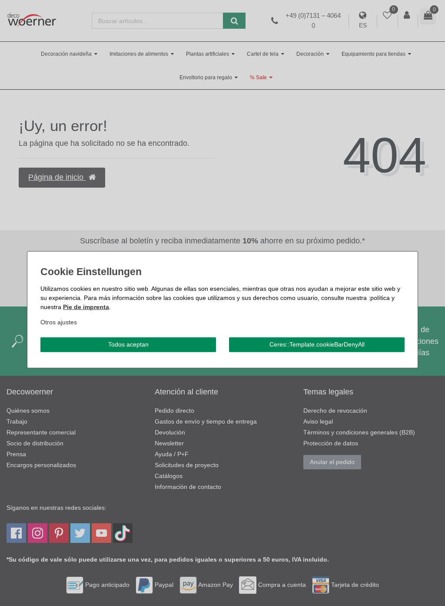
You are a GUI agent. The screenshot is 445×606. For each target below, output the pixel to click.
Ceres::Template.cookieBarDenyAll (317, 344)
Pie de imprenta (86, 306)
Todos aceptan (128, 344)
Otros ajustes (58, 322)
